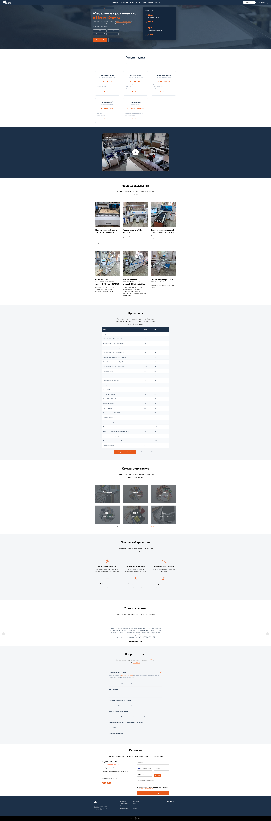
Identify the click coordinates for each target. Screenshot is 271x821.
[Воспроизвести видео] (135, 152)
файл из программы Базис (127, 675)
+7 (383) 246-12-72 (109, 761)
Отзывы (144, 2)
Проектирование (124, 808)
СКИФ (135, 513)
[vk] (174, 802)
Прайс (132, 2)
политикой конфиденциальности (146, 788)
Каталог (138, 2)
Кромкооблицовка (124, 803)
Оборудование (124, 2)
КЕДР (107, 513)
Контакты (157, 2)
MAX (152, 527)
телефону (144, 527)
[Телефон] (171, 802)
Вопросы (150, 2)
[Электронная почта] (168, 802)
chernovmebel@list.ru (110, 764)
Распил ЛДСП (123, 801)
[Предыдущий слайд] (3, 633)
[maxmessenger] (165, 802)
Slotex (163, 513)
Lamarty (135, 492)
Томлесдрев (107, 492)
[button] (262, 2)
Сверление (122, 806)
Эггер (164, 492)
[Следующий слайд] (267, 633)
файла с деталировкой (123, 21)
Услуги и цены (114, 2)
